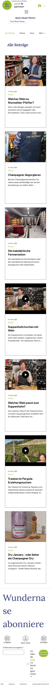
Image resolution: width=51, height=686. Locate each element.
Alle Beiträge (10, 33)
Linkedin (7, 642)
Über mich (25, 643)
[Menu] (26, 12)
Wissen (22, 33)
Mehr (41, 33)
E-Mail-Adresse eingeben (13, 647)
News (32, 33)
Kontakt (43, 642)
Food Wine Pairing (17, 21)
